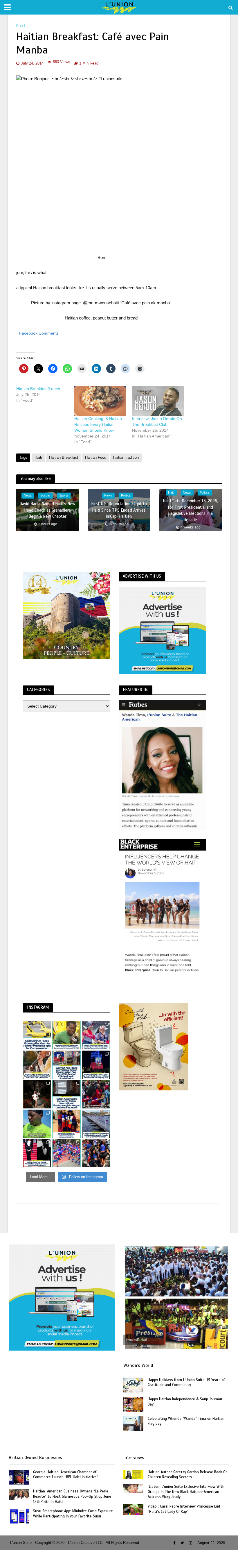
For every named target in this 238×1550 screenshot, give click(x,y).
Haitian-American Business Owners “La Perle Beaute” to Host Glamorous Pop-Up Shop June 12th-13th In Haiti (72, 1496)
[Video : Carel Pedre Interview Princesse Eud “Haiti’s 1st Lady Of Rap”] (133, 1509)
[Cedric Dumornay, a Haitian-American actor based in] (66, 1094)
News (28, 495)
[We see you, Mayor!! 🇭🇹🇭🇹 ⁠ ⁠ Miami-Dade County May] (96, 1035)
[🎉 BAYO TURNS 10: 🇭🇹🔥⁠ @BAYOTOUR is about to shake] (37, 1065)
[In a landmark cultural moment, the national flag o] (96, 1124)
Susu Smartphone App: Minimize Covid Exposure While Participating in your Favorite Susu (73, 1514)
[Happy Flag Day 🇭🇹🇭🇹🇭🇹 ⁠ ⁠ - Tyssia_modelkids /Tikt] (96, 1153)
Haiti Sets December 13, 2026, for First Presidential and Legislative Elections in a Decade (190, 510)
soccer (46, 495)
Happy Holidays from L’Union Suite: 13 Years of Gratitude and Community (186, 1383)
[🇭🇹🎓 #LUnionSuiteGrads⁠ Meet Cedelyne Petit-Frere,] (37, 1094)
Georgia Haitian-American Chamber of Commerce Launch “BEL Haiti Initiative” (65, 1475)
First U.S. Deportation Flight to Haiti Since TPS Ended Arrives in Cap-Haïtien (119, 510)
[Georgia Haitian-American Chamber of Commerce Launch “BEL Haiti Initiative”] (19, 1476)
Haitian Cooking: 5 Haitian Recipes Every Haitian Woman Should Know (98, 424)
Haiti (38, 457)
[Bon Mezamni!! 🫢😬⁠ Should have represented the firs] (37, 1124)
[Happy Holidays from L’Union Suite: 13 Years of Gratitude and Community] (133, 1384)
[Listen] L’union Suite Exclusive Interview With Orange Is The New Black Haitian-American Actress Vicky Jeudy (186, 1491)
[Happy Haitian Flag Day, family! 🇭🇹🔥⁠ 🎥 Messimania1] (66, 1153)
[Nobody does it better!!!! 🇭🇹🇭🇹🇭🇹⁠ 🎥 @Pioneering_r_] (96, 1094)
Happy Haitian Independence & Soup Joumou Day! (185, 1402)
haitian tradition (126, 457)
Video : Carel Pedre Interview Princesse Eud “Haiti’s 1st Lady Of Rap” (184, 1509)
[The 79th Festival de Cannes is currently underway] (37, 1153)
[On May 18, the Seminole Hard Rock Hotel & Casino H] (96, 1065)
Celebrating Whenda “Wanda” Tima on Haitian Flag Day (186, 1421)
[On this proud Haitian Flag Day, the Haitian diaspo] (66, 1124)
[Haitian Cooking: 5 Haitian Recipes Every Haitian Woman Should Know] (100, 401)
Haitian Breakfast (63, 457)
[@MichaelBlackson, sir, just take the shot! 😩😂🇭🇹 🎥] (66, 1035)
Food (20, 26)
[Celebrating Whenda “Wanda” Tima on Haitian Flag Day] (133, 1423)
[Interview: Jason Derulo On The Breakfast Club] (158, 401)
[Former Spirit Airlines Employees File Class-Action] (37, 1035)
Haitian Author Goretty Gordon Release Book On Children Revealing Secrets (188, 1475)
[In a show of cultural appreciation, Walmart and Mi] (66, 1065)
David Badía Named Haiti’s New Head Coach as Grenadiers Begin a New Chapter (47, 510)
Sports (63, 495)
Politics (126, 495)
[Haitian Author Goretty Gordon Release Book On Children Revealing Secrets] (133, 1474)
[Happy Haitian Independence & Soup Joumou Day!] (133, 1404)
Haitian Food (95, 457)
